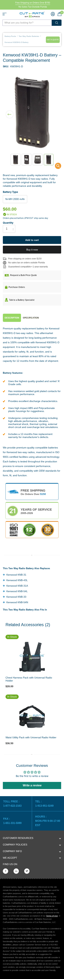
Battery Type (10, 191)
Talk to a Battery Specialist (21, 300)
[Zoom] (32, 656)
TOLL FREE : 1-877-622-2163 (12, 803)
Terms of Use (52, 916)
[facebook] (5, 871)
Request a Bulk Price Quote (23, 275)
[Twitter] (27, 871)
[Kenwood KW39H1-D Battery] (55, 167)
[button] (10, 112)
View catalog (4, 14)
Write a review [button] (32, 785)
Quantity (8, 222)
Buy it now (32, 249)
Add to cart (32, 240)
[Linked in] (16, 871)
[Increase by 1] (14, 226)
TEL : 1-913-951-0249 (44, 803)
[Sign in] (53, 14)
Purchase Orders (17, 287)
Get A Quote (53, 40)
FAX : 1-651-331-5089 (12, 820)
